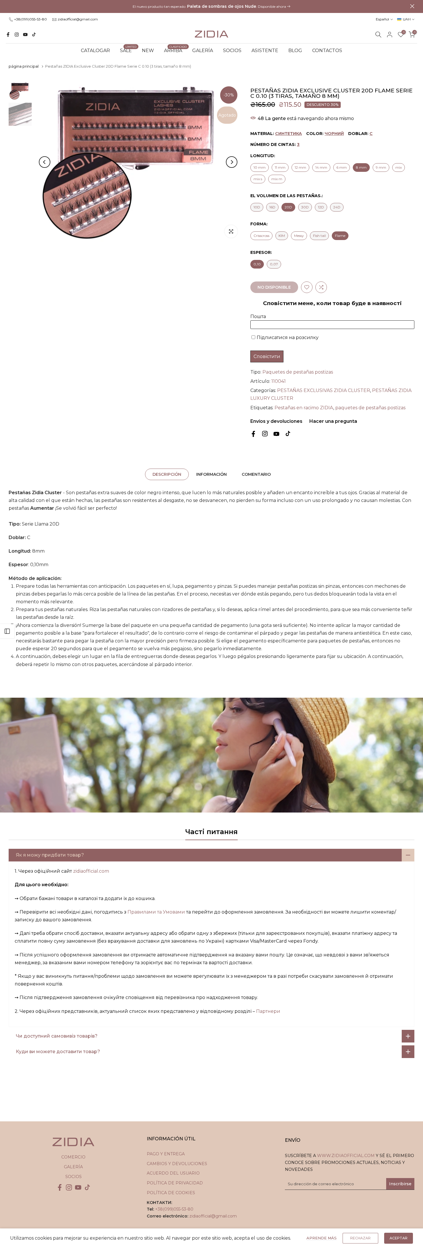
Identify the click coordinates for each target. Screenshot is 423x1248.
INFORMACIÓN (211, 474)
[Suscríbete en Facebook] (8, 34)
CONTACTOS (327, 50)
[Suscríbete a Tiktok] (34, 34)
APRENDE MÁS (321, 1238)
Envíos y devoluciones (276, 421)
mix (398, 167)
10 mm (260, 167)
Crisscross (261, 235)
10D (257, 207)
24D (336, 207)
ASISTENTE (264, 50)
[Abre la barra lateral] (7, 631)
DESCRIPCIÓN (167, 474)
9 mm (381, 167)
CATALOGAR (95, 50)
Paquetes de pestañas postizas (297, 372)
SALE (128, 50)
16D (272, 207)
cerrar (11, 6)
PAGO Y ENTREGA (166, 1153)
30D (305, 207)
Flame (340, 235)
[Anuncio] (211, 6)
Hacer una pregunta (332, 421)
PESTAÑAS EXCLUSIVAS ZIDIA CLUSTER (323, 390)
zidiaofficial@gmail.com (78, 19)
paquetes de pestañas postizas (370, 407)
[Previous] (44, 162)
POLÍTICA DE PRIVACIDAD (175, 1183)
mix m (276, 179)
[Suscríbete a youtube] (25, 34)
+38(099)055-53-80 (30, 19)
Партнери (268, 1011)
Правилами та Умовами (156, 912)
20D (288, 207)
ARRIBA (175, 50)
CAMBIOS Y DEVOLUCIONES (177, 1163)
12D (321, 207)
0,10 (257, 264)
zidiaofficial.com (91, 871)
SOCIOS (232, 50)
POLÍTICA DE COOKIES (171, 1192)
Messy (299, 235)
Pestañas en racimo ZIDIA (304, 407)
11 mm (280, 167)
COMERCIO (73, 1157)
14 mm (321, 167)
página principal (24, 66)
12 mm (300, 167)
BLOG (295, 50)
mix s (258, 179)
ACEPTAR (398, 1238)
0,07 (274, 264)
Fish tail (319, 235)
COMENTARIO (256, 474)
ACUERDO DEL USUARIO (173, 1173)
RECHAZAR (360, 1238)
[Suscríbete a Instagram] (17, 34)
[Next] (231, 162)
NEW (148, 50)
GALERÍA (202, 50)
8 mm (361, 167)
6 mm (341, 167)
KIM (282, 235)
